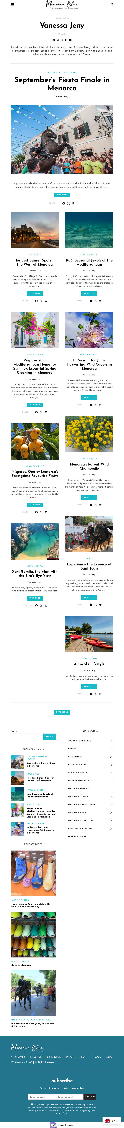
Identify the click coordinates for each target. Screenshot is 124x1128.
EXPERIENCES (35, 254)
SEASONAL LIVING (89, 254)
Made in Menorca (21, 965)
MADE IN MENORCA (20, 900)
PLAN (84, 1057)
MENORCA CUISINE (35, 466)
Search (14, 731)
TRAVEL (97, 1057)
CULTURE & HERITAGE (57, 72)
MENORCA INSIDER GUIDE (81, 805)
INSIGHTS (71, 1057)
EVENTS (73, 72)
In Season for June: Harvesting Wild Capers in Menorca (89, 365)
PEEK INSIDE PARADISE (41, 1019)
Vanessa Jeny (62, 96)
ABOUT (109, 1057)
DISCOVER (19, 1057)
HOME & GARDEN (35, 354)
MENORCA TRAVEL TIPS (80, 821)
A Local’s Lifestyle (89, 664)
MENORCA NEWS (77, 813)
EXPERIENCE (54, 1057)
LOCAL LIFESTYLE (35, 566)
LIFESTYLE (36, 1057)
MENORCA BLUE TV (19, 1019)
